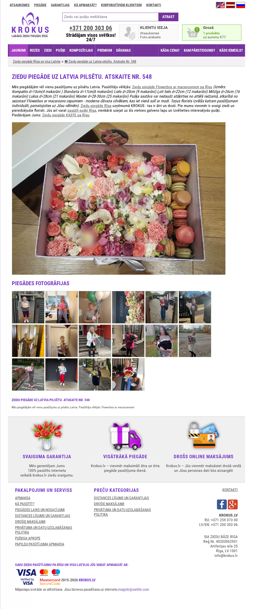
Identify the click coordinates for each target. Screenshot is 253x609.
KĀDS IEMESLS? (231, 50)
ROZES (35, 50)
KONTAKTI (230, 490)
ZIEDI (48, 50)
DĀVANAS (123, 50)
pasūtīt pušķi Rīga (81, 110)
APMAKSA (22, 498)
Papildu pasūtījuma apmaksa (39, 544)
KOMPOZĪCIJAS (81, 50)
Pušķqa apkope (27, 538)
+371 (90, 28)
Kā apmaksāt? (85, 5)
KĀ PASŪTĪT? (24, 504)
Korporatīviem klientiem (121, 5)
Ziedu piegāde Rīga (96, 105)
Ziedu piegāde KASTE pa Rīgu (65, 115)
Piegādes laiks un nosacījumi (40, 510)
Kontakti (153, 5)
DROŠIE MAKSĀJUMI (30, 522)
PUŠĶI (60, 50)
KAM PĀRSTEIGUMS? (199, 50)
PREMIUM (104, 50)
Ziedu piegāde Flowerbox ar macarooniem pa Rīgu (172, 87)
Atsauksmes (20, 5)
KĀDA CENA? (170, 50)
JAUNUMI (18, 50)
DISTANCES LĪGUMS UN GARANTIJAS (42, 516)
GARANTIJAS (60, 5)
